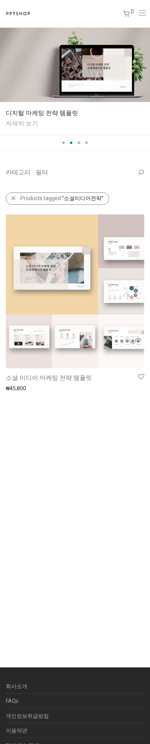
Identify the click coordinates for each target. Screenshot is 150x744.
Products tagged (61, 198)
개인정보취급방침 (27, 716)
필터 (42, 172)
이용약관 (16, 730)
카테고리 (18, 172)
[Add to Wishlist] (140, 377)
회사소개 (16, 686)
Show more (16, 388)
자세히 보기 (22, 123)
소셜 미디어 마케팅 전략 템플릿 (49, 377)
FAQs (12, 701)
